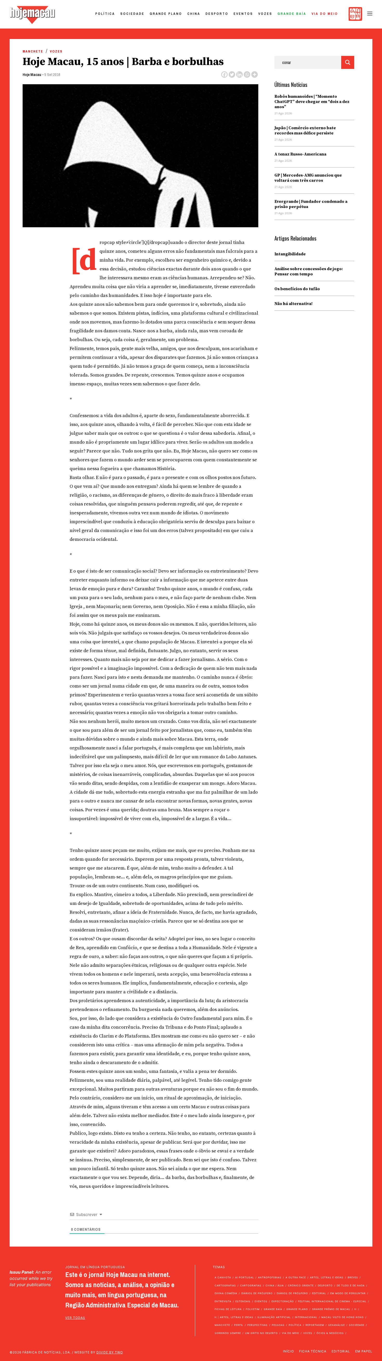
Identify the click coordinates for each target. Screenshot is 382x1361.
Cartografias (225, 1285)
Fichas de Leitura (228, 1309)
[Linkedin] (239, 74)
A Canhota (223, 1277)
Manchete (33, 51)
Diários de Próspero (257, 1293)
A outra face (296, 1277)
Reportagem (315, 1325)
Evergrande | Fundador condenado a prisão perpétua (310, 204)
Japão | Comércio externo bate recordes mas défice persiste (305, 130)
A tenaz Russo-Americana (300, 154)
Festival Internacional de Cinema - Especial (332, 1301)
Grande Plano (166, 13)
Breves (353, 1277)
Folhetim (253, 1309)
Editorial (319, 1293)
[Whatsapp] (247, 74)
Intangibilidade (290, 254)
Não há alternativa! (293, 303)
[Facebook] (224, 74)
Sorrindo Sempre (228, 1333)
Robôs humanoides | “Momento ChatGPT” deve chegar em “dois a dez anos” (312, 101)
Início (288, 1351)
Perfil (238, 1325)
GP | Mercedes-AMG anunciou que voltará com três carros (308, 178)
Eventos (243, 13)
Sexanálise (336, 1325)
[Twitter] (232, 74)
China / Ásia (275, 1285)
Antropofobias (269, 1277)
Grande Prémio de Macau (331, 1309)
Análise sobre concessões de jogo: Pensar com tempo (308, 271)
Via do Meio (325, 13)
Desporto (217, 13)
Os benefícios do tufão (297, 288)
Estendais (243, 1301)
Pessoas (278, 1325)
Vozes (265, 13)
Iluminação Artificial (274, 1317)
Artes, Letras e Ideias (327, 1277)
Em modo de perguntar (348, 1293)
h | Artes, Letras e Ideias (234, 1317)
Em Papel (363, 1351)
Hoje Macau (32, 74)
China (193, 13)
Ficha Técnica (312, 1351)
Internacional (306, 1317)
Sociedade (132, 13)
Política (105, 13)
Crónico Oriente (301, 1285)
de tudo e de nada (351, 1285)
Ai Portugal (244, 1277)
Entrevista (223, 1301)
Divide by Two (109, 1352)
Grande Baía (292, 13)
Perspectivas (257, 1325)
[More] (254, 74)
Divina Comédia (226, 1293)
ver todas (75, 1318)
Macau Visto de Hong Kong (342, 1317)
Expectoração (283, 1301)
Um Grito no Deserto (261, 1333)
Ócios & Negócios (330, 1333)
